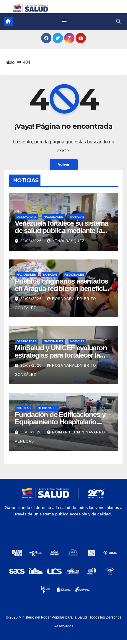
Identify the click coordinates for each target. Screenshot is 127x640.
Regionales (74, 274)
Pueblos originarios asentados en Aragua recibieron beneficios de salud (63, 288)
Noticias (77, 216)
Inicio (9, 62)
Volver (63, 164)
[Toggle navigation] (64, 21)
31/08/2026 (31, 241)
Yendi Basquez (68, 241)
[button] (118, 21)
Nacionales (53, 216)
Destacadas (27, 216)
